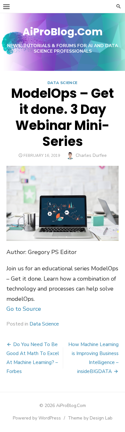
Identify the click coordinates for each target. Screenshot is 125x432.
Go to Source (23, 309)
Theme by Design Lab (90, 418)
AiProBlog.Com (62, 31)
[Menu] (6, 6)
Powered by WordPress (37, 418)
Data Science (62, 82)
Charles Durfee (91, 155)
